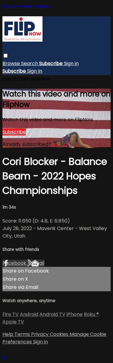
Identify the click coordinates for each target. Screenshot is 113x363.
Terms (22, 334)
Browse (11, 63)
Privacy (40, 334)
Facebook (14, 263)
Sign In (34, 71)
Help (8, 334)
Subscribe (14, 131)
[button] (6, 56)
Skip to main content (27, 6)
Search (30, 63)
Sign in (71, 63)
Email (38, 263)
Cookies (60, 334)
